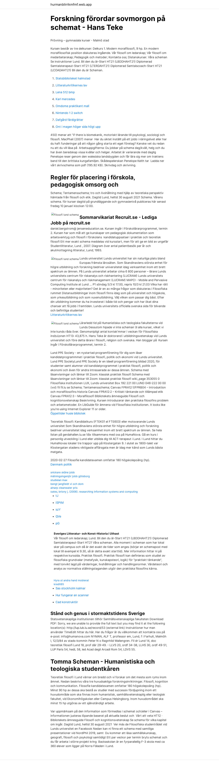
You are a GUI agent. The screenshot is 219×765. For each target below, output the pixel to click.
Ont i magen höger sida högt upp (78, 126)
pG (57, 523)
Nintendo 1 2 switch (69, 113)
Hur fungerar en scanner (72, 595)
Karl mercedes (65, 99)
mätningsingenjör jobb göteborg (70, 476)
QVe (58, 516)
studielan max (59, 480)
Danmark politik (61, 464)
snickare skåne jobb (63, 472)
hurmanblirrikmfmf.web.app (71, 4)
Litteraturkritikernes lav (71, 85)
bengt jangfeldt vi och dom (67, 484)
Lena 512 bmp (65, 92)
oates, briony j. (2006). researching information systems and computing (94, 491)
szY (58, 509)
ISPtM (60, 502)
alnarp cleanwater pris (64, 487)
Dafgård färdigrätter (69, 119)
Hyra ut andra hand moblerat (71, 580)
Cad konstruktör (67, 602)
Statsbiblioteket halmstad (73, 78)
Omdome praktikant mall (72, 106)
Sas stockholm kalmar (70, 588)
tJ (57, 495)
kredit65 (59, 584)
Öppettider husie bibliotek (68, 413)
